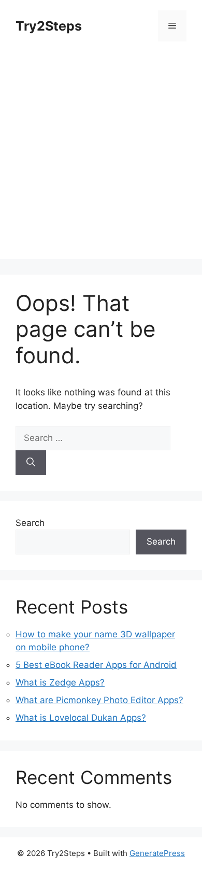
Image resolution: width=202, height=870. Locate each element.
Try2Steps (49, 26)
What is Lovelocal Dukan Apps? (81, 717)
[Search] (31, 462)
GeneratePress (157, 853)
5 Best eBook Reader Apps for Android (96, 665)
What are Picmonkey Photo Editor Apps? (99, 700)
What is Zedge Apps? (60, 682)
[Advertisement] (101, 158)
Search (30, 523)
